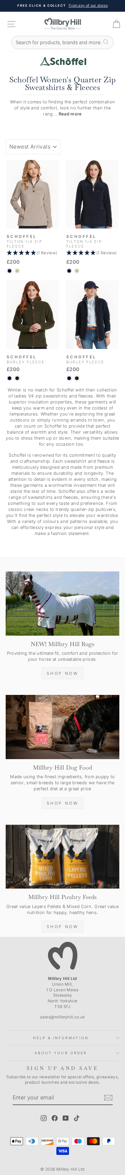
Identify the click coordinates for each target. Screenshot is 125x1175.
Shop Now (63, 673)
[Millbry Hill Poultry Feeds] (62, 857)
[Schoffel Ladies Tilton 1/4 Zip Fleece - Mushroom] (17, 270)
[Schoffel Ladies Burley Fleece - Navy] (9, 378)
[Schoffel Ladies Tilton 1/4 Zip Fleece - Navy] (9, 270)
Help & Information (61, 1038)
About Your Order (61, 1053)
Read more (70, 113)
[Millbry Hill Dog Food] (62, 727)
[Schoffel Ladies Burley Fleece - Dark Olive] (17, 378)
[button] (33, 253)
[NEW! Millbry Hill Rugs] (62, 603)
